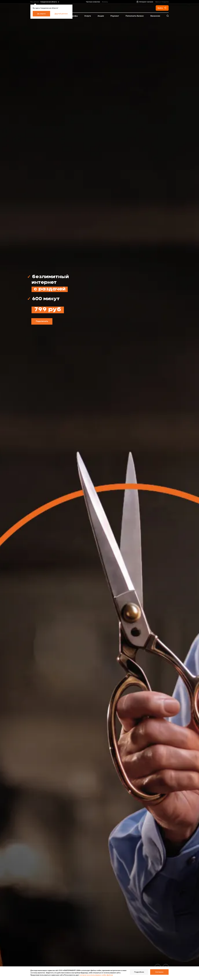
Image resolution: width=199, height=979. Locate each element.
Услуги (87, 16)
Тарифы (74, 16)
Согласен (159, 972)
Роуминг (114, 16)
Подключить (42, 321)
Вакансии (155, 16)
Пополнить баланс (135, 16)
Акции (101, 16)
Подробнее (139, 972)
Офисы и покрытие (162, 2)
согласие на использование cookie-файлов (96, 975)
